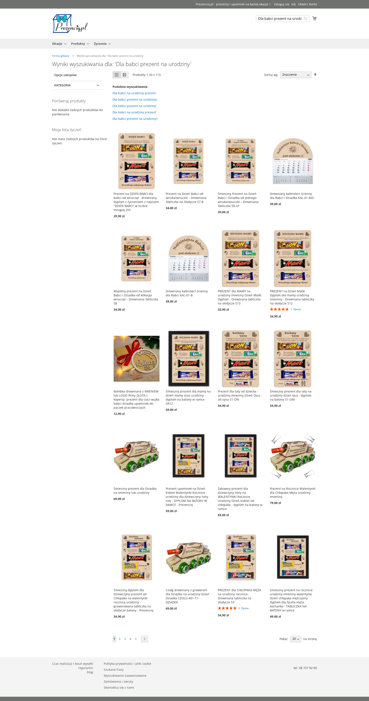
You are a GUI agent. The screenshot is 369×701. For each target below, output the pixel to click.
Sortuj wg (271, 74)
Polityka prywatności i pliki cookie (127, 664)
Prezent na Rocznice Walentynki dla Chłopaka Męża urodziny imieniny (292, 493)
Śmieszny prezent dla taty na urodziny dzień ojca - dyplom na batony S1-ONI (290, 395)
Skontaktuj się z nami (119, 687)
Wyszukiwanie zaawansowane (125, 675)
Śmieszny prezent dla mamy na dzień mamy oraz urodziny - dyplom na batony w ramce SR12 (188, 397)
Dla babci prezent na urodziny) (135, 99)
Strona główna (61, 56)
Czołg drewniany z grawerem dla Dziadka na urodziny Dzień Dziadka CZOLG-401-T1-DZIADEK (187, 596)
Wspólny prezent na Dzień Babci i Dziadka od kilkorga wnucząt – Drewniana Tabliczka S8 (136, 297)
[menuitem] (58, 44)
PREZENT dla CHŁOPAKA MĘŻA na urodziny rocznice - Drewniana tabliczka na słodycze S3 (239, 596)
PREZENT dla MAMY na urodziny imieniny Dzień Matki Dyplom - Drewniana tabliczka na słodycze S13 (239, 297)
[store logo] (70, 23)
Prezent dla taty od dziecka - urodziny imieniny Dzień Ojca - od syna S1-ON (240, 395)
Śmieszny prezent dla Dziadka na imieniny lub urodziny (135, 491)
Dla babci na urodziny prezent (134, 93)
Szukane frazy (114, 670)
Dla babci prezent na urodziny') (135, 119)
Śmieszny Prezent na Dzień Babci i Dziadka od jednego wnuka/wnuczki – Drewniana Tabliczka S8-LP (238, 200)
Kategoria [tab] (62, 85)
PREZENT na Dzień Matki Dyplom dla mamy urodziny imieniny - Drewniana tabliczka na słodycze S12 (292, 297)
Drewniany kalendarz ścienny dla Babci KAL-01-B (187, 293)
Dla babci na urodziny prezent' (135, 112)
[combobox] (282, 18)
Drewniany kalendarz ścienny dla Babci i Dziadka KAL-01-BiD (292, 196)
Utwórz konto (307, 4)
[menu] (184, 44)
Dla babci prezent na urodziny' (135, 106)
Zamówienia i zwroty (118, 681)
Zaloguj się (281, 4)
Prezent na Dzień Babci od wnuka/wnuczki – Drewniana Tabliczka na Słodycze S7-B (186, 198)
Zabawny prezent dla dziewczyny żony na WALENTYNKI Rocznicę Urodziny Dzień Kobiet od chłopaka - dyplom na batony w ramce (240, 499)
